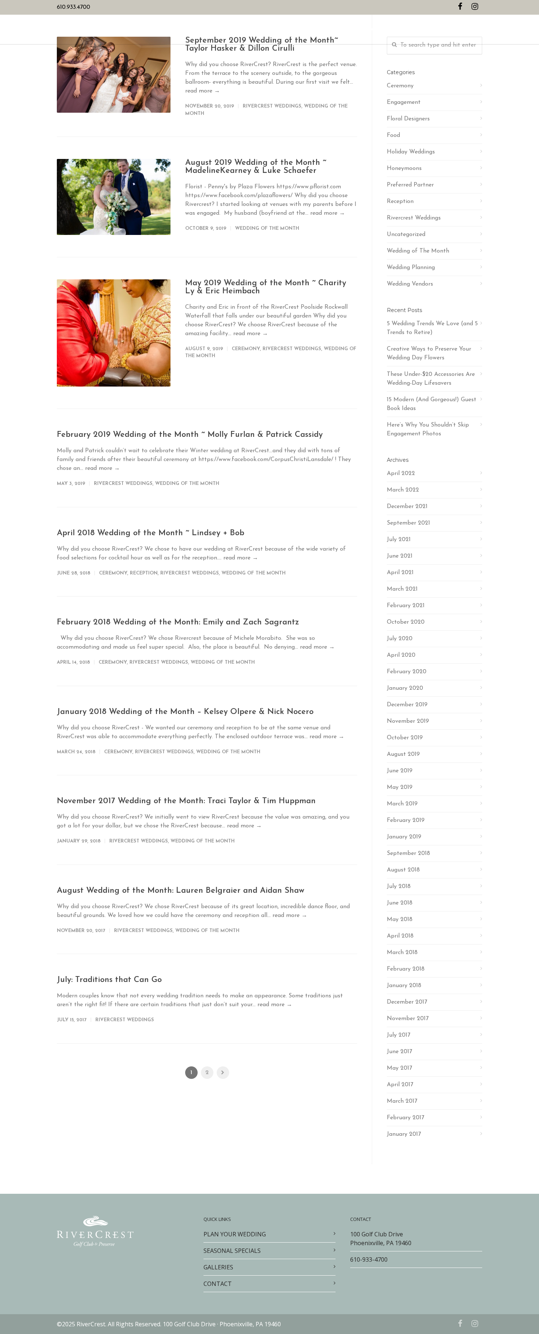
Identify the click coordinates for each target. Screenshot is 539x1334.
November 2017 (408, 1019)
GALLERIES (309, 30)
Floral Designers (408, 119)
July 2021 (399, 540)
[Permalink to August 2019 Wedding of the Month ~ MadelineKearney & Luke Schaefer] (113, 197)
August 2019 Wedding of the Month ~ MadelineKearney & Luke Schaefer (255, 167)
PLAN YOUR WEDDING (207, 30)
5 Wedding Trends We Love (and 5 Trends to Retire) (432, 328)
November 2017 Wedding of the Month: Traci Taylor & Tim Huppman (186, 801)
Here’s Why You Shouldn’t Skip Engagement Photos (428, 429)
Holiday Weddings (411, 152)
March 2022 (403, 490)
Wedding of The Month (267, 228)
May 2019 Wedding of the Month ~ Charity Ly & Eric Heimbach (265, 287)
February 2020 (406, 672)
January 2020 (405, 688)
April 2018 (400, 936)
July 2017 (398, 1035)
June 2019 (399, 771)
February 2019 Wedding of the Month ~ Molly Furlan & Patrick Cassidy (190, 435)
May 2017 (399, 1068)
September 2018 (408, 853)
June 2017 (399, 1052)
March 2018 (402, 953)
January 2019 (404, 837)
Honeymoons (404, 168)
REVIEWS (338, 30)
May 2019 (399, 787)
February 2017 (405, 1118)
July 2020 (399, 639)
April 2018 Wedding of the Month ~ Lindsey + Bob (150, 533)
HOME (167, 30)
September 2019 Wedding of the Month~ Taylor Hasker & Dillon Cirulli (261, 44)
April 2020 (401, 655)
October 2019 (405, 738)
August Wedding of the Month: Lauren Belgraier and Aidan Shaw (180, 891)
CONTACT (366, 30)
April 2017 (400, 1085)
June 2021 (399, 556)
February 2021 (406, 606)
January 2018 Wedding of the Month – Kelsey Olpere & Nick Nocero (185, 712)
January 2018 (404, 986)
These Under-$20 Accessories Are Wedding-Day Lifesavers (431, 378)
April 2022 (401, 473)
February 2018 (406, 969)
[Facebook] (460, 7)
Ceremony (246, 349)
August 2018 (403, 870)
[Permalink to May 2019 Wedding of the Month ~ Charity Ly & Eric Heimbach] (113, 333)
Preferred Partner (410, 185)
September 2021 (408, 523)
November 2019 (408, 721)
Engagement (404, 102)
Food (393, 135)
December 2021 (407, 507)
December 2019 (407, 705)
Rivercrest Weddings (272, 106)
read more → (202, 91)
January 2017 (404, 1134)
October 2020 (406, 622)
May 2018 (399, 919)
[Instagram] (474, 7)
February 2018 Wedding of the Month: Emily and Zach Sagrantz (178, 622)
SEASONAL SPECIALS (265, 30)
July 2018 (399, 886)
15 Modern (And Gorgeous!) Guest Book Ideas (431, 404)
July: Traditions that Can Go (109, 980)
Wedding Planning (411, 268)
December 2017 (407, 1002)
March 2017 (402, 1101)
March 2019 (402, 804)
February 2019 (406, 820)
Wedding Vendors (410, 284)
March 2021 (402, 589)
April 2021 (400, 573)
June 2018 (399, 903)
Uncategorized (406, 235)
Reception (144, 573)
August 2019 (403, 754)
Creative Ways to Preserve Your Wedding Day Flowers (429, 353)
